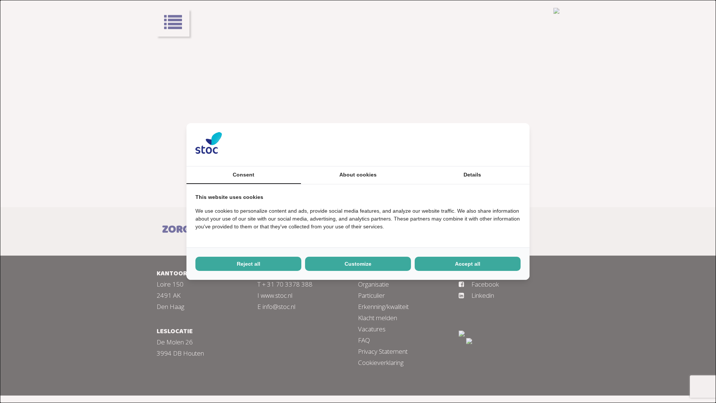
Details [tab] (472, 175)
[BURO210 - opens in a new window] (493, 144)
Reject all (248, 264)
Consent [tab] (243, 175)
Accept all (467, 264)
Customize (358, 264)
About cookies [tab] (358, 175)
